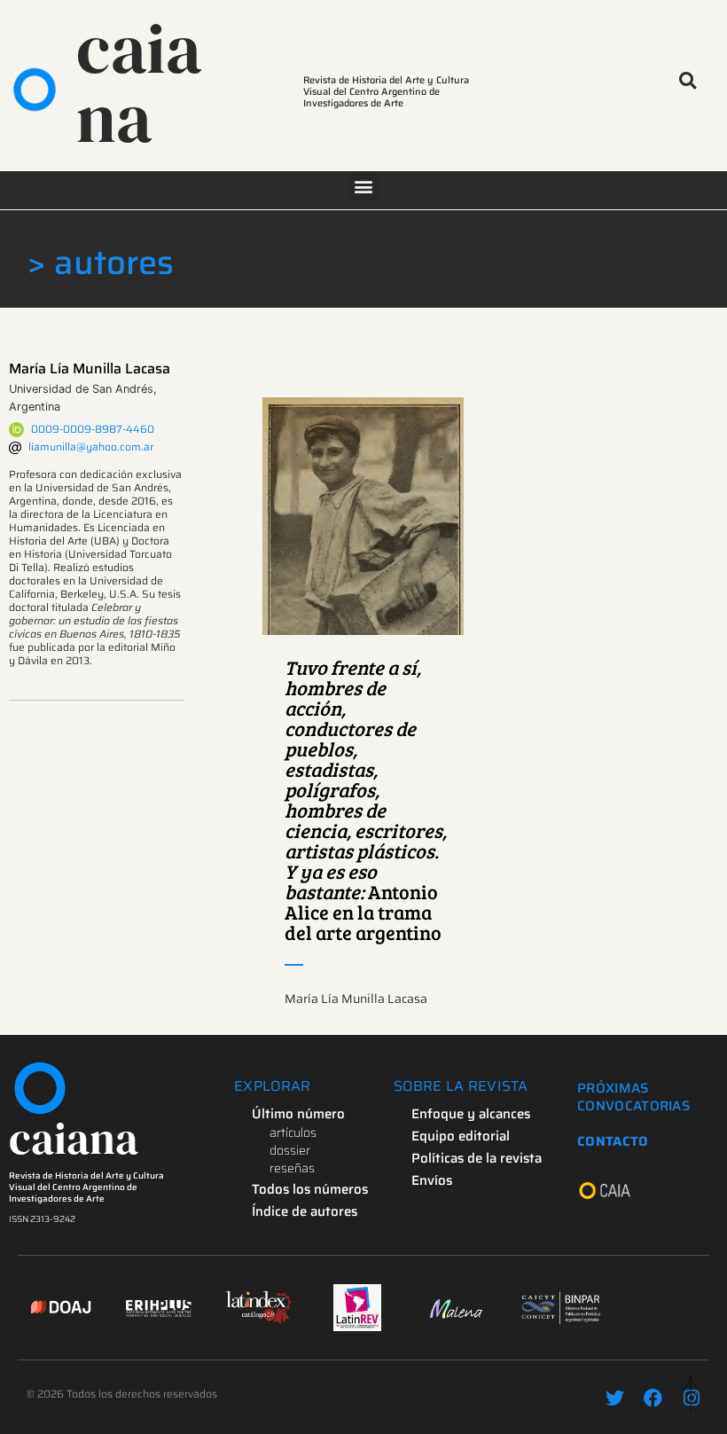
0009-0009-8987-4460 (92, 428)
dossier (290, 1150)
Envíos (431, 1180)
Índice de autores (304, 1211)
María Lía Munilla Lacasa (89, 368)
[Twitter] (615, 1398)
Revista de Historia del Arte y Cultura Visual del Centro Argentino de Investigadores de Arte (386, 92)
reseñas (292, 1168)
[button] (687, 81)
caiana (138, 83)
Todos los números (310, 1189)
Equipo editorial (460, 1136)
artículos (293, 1132)
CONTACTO (612, 1141)
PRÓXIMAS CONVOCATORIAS (633, 1097)
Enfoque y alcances (470, 1113)
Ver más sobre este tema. (363, 516)
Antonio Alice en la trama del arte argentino (366, 799)
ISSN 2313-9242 (42, 1219)
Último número (298, 1113)
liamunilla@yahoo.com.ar (90, 446)
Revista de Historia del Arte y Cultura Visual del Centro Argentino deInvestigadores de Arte (86, 1187)
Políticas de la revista (476, 1158)
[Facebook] (653, 1398)
